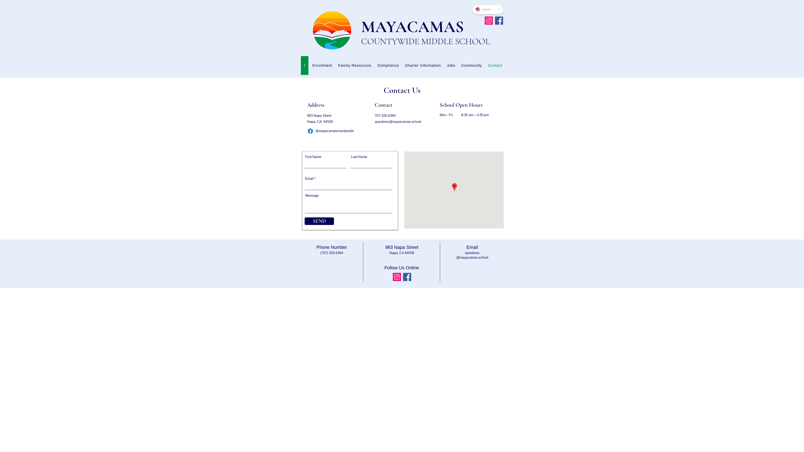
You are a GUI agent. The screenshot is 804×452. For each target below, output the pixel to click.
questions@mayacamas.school (398, 121)
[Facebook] (499, 21)
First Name (313, 157)
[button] (451, 65)
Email (309, 178)
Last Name (359, 157)
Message (312, 195)
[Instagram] (489, 21)
